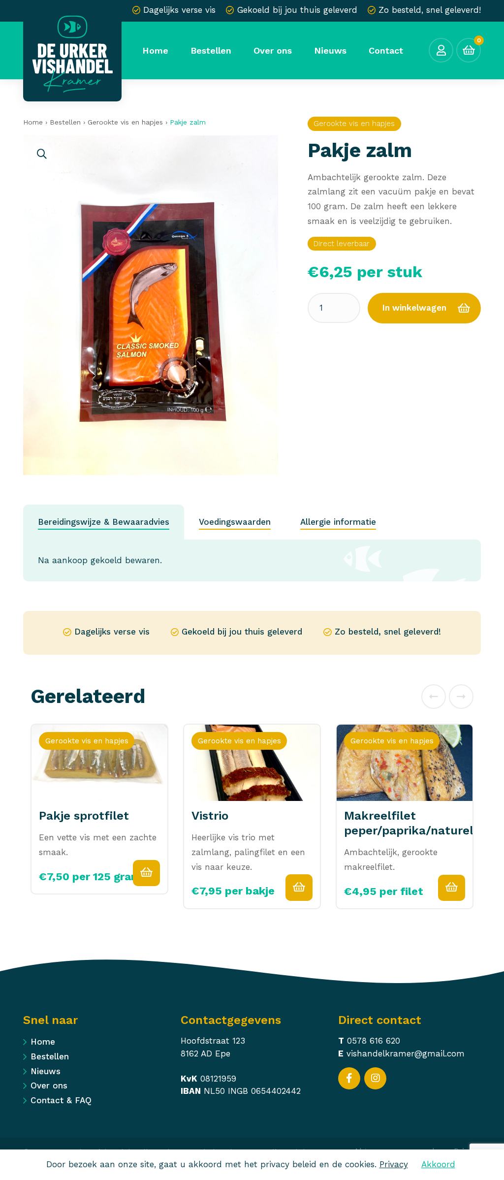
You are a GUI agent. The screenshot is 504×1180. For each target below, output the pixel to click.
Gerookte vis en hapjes (125, 122)
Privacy (393, 1164)
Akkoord (438, 1164)
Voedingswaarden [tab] (235, 522)
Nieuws (46, 1071)
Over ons (49, 1085)
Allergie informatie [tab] (338, 522)
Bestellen (65, 122)
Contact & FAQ (61, 1100)
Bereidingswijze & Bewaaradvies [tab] (103, 522)
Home (33, 122)
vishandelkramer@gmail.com (405, 1053)
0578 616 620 (373, 1041)
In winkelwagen (414, 308)
